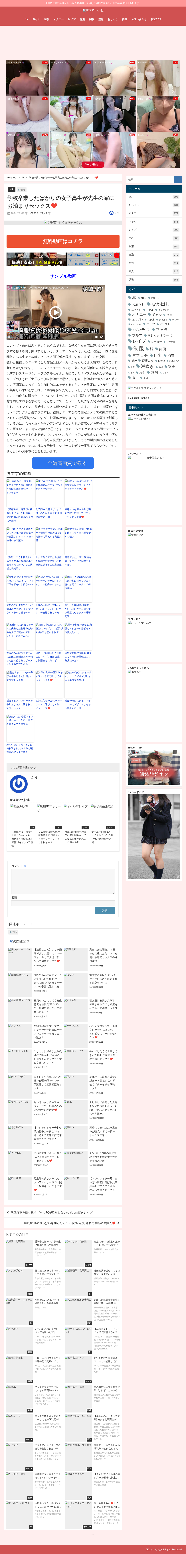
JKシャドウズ (136, 792)
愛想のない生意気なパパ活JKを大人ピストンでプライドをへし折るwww (20, 609)
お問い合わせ (139, 19)
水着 (133, 367)
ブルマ (137, 335)
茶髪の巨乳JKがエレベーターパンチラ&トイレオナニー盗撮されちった (49, 609)
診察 (142, 372)
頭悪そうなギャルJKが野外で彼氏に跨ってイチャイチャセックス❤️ (78, 513)
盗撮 (101, 19)
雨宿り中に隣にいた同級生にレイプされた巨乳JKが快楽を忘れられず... (49, 657)
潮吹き (147, 366)
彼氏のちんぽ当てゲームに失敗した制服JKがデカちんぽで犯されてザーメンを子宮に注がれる (20, 658)
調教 (91, 19)
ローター (156, 341)
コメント (19, 866)
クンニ (169, 315)
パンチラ (141, 329)
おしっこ (113, 19)
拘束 (124, 19)
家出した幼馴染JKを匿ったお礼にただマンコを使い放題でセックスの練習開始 (78, 610)
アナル (150, 309)
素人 (153, 271)
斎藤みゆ (147, 360)
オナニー (59, 19)
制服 (23, 190)
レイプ (72, 19)
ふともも (136, 309)
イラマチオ (163, 310)
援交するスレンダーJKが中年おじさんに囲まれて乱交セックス (20, 704)
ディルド (163, 320)
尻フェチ (140, 355)
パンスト (165, 324)
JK (26, 19)
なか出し (160, 304)
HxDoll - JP (135, 747)
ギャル (36, 19)
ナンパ (175, 319)
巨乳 (46, 19)
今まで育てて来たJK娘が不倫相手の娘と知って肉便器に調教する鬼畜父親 (49, 561)
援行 (134, 360)
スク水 (151, 319)
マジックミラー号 (159, 335)
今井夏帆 (170, 342)
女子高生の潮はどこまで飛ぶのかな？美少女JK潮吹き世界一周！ (49, 513)
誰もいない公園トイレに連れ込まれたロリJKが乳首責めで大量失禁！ (20, 749)
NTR (143, 298)
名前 (14, 897)
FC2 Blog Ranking (138, 397)
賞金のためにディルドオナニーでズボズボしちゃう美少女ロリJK (78, 704)
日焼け (161, 361)
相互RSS (156, 19)
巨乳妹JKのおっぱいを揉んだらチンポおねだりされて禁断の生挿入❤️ (70, 1223)
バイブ (150, 323)
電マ (135, 378)
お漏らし (138, 304)
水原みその (174, 361)
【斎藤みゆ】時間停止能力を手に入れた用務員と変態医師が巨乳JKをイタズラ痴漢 (20, 515)
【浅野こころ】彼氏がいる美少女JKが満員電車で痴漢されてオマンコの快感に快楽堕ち (20, 563)
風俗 (145, 378)
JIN (117, 213)
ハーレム (136, 324)
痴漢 (82, 19)
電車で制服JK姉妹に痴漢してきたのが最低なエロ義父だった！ (78, 657)
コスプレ (137, 319)
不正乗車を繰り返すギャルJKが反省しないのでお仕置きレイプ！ (53, 1212)
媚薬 (162, 349)
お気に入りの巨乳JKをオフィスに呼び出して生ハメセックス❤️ (49, 704)
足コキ (166, 373)
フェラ (162, 330)
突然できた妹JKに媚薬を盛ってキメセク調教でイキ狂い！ (78, 561)
